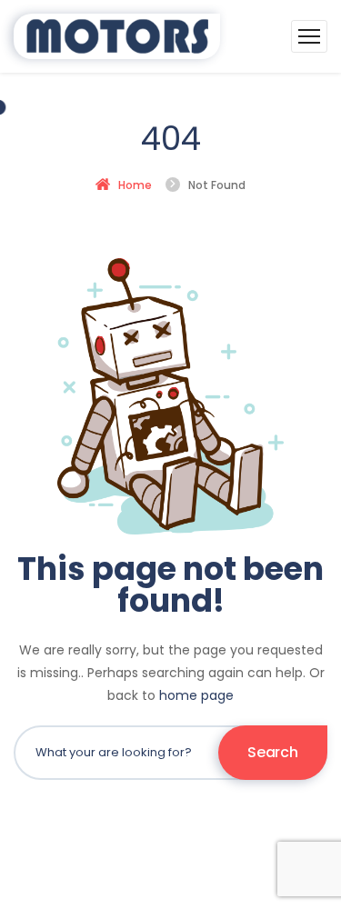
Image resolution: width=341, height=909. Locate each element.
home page (196, 695)
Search (272, 752)
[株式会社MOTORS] (117, 36)
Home (135, 185)
